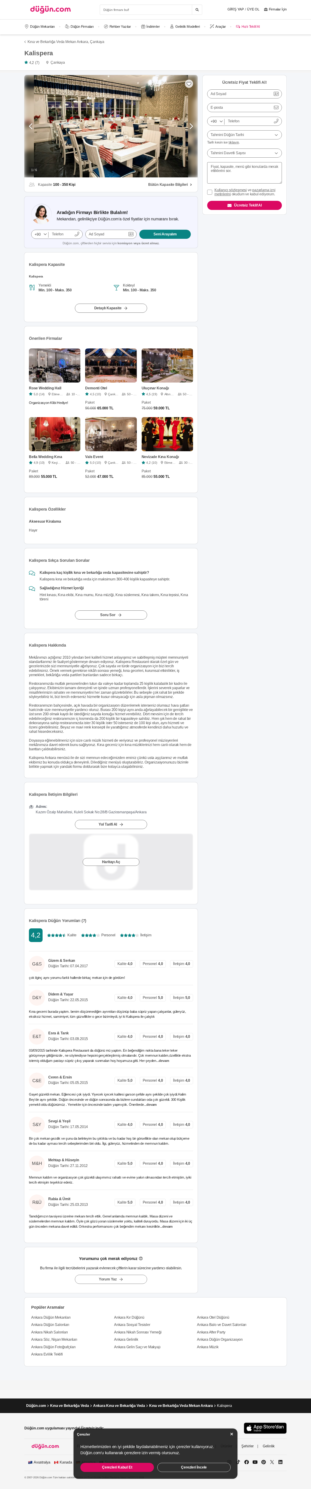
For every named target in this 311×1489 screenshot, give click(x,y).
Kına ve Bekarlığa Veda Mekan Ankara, (58, 42)
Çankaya (97, 42)
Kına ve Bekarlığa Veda (69, 1406)
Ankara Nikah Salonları (49, 1332)
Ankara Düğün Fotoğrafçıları (53, 1347)
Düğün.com (36, 1406)
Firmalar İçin (278, 9)
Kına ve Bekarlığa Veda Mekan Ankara (181, 1406)
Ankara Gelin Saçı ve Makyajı (137, 1347)
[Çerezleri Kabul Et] (231, 1434)
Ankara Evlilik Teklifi (47, 1354)
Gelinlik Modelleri (187, 26)
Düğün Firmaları (82, 26)
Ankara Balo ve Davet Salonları (221, 1325)
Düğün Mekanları (42, 26)
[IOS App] (265, 1428)
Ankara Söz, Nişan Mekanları (54, 1339)
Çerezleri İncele (194, 1467)
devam (164, 1061)
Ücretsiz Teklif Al (248, 205)
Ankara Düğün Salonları (50, 1325)
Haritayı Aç (111, 862)
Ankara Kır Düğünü (129, 1317)
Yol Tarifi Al (108, 824)
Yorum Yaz (108, 1279)
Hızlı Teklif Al (251, 26)
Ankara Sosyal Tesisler (132, 1325)
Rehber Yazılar (120, 26)
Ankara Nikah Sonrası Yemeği (138, 1332)
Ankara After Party (211, 1332)
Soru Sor (107, 615)
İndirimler (153, 26)
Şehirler (247, 1446)
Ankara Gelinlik (126, 1339)
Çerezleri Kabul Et (117, 1467)
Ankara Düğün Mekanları (51, 1317)
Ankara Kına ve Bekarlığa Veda (119, 1406)
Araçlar (220, 26)
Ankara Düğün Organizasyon (220, 1339)
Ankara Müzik (208, 1347)
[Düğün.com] (50, 10)
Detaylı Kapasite (108, 308)
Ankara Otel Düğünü (213, 1317)
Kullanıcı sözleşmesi (230, 190)
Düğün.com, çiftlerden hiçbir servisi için (111, 243)
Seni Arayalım (164, 234)
